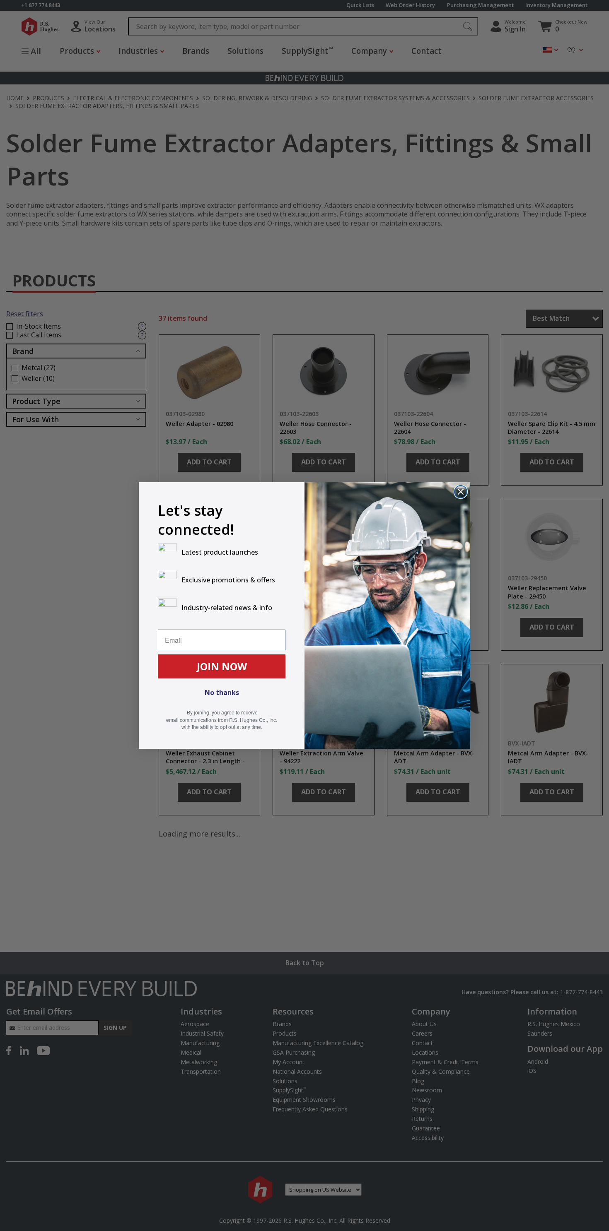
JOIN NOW (222, 666)
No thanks (222, 692)
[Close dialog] (460, 492)
